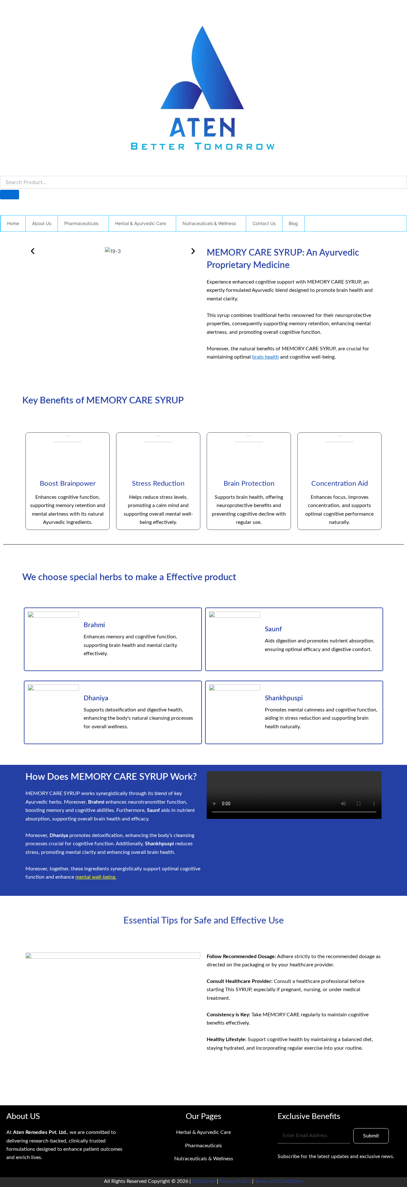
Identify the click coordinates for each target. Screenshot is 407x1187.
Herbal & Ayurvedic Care (140, 223)
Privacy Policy (235, 1181)
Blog (293, 223)
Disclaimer (204, 1181)
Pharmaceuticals (81, 223)
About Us (41, 223)
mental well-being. (95, 877)
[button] (101, 223)
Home (13, 223)
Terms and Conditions (279, 1181)
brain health (265, 357)
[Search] (9, 194)
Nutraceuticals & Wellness (209, 223)
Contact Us (264, 223)
